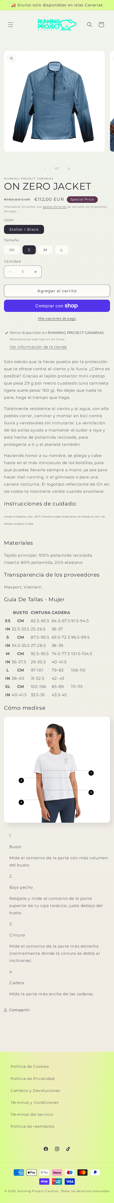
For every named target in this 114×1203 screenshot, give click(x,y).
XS (14, 250)
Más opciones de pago (57, 318)
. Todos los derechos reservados (84, 1191)
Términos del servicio (32, 1114)
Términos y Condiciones (34, 1102)
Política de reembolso (33, 1126)
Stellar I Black (24, 229)
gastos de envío (55, 206)
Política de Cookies (30, 1066)
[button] (10, 24)
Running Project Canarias (37, 1191)
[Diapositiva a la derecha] (68, 169)
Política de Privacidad (32, 1078)
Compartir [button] (19, 1010)
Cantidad (12, 261)
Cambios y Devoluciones (35, 1090)
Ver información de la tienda (38, 347)
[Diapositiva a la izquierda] (45, 169)
